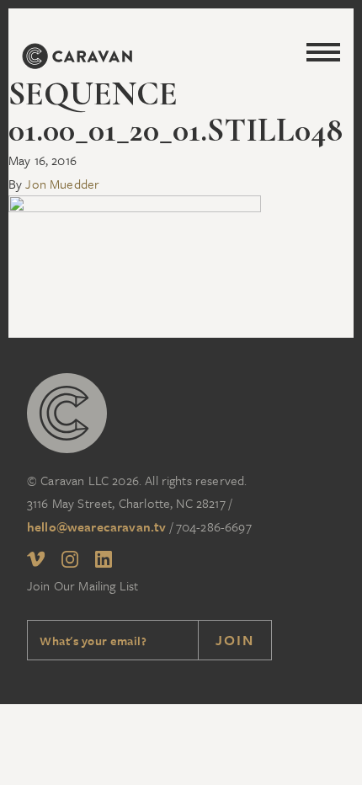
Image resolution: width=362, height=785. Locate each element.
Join (235, 639)
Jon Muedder (62, 183)
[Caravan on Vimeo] (36, 562)
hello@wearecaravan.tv (96, 526)
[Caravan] (76, 59)
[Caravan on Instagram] (69, 562)
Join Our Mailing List (82, 585)
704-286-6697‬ (214, 526)
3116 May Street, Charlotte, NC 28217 (126, 503)
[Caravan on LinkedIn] (103, 562)
